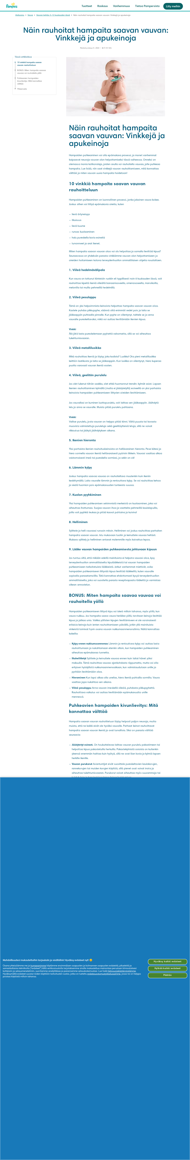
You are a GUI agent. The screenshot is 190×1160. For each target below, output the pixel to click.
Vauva (30, 15)
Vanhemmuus (121, 6)
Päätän (167, 975)
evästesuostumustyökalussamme (103, 974)
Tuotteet (87, 6)
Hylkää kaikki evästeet (168, 968)
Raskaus (102, 6)
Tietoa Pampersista (147, 6)
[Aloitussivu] (12, 5)
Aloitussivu (19, 15)
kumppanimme (38, 966)
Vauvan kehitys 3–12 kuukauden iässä (53, 15)
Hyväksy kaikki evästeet (167, 962)
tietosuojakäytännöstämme (122, 971)
